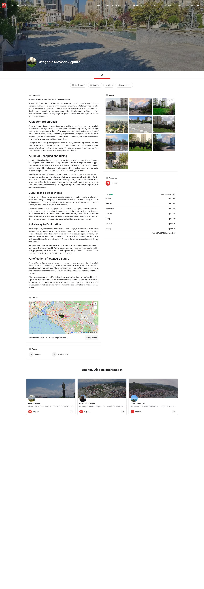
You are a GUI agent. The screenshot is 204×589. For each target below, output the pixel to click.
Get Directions (91, 338)
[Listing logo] (31, 62)
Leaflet (75, 333)
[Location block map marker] (61, 315)
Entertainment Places (140, 5)
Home (99, 5)
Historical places (122, 5)
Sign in (192, 5)
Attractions (108, 5)
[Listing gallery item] (117, 106)
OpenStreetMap (85, 333)
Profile (102, 75)
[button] (64, 317)
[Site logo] (4, 5)
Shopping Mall (166, 5)
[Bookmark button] (71, 411)
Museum (154, 5)
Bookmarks (179, 5)
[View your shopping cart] (198, 5)
